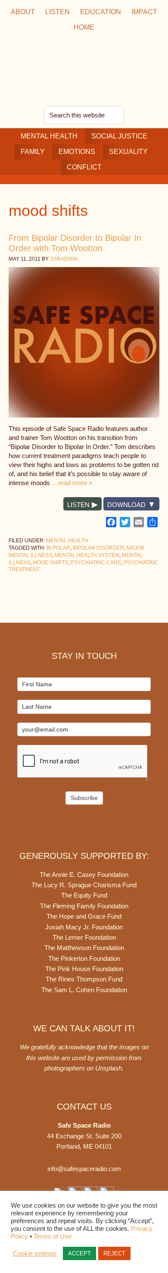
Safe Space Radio (84, 71)
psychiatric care (96, 563)
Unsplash (108, 1068)
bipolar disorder (98, 548)
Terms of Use (53, 1236)
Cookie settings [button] (34, 1253)
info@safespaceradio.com (84, 1168)
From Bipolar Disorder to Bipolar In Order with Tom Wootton (75, 243)
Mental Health (67, 541)
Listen (78, 504)
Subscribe (84, 797)
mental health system (87, 555)
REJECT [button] (114, 1253)
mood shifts (50, 563)
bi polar (58, 548)
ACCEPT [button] (79, 1253)
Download (126, 504)
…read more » (72, 482)
